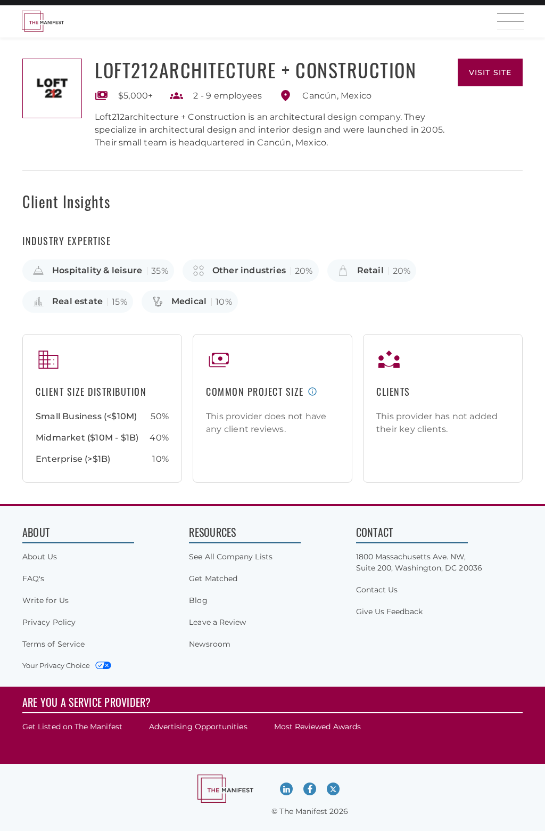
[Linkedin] (286, 789)
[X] (333, 789)
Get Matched (213, 578)
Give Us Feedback (389, 611)
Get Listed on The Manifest (72, 726)
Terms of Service (53, 644)
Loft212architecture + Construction (255, 69)
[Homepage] (42, 21)
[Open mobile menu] (510, 21)
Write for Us (45, 600)
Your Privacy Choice (56, 665)
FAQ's (33, 578)
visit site (490, 72)
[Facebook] (309, 789)
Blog (198, 600)
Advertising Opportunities (198, 726)
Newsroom (209, 644)
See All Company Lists (230, 556)
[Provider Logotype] (52, 88)
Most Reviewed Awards (317, 726)
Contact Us (377, 589)
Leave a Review (217, 622)
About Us (39, 556)
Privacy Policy (49, 622)
